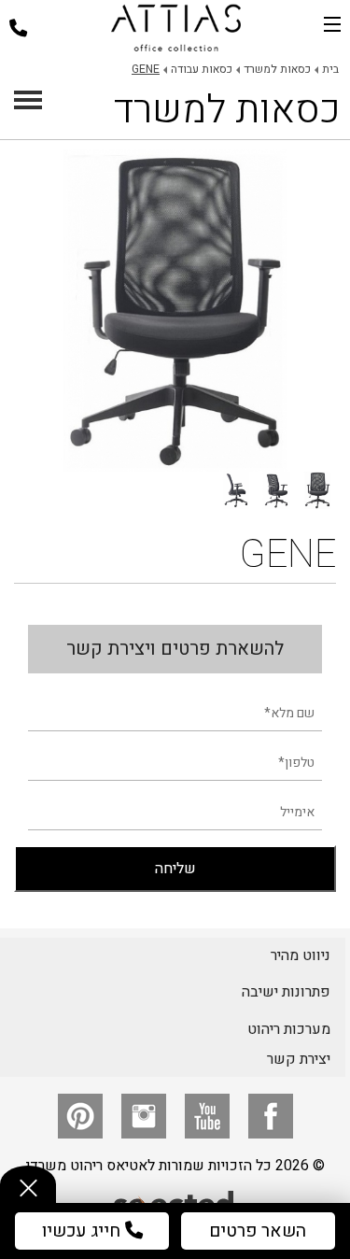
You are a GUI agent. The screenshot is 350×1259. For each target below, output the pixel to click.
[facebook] (270, 1116)
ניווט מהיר (300, 955)
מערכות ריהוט (288, 1029)
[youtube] (207, 1116)
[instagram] (143, 1116)
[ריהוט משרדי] (176, 28)
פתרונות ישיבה (286, 992)
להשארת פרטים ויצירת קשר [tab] (175, 648)
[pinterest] (80, 1116)
